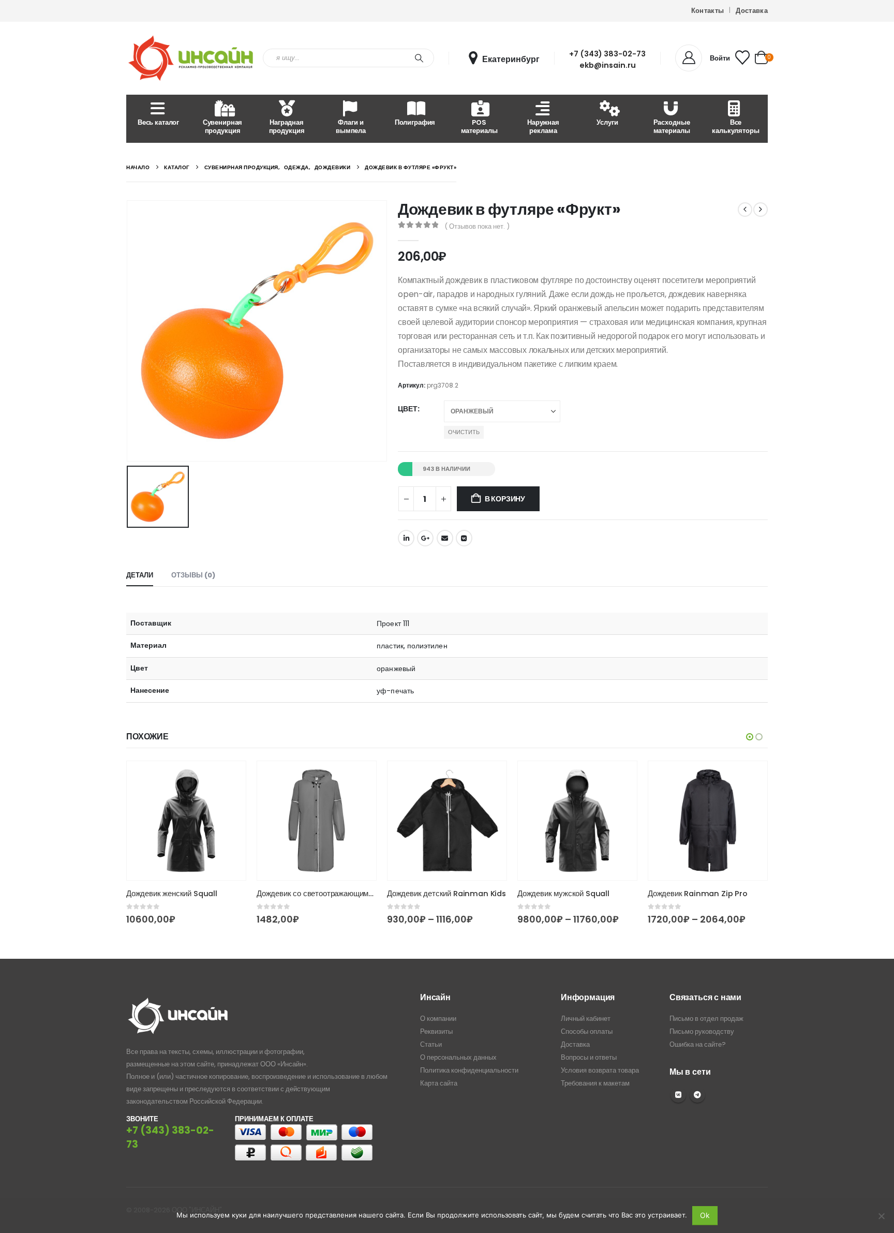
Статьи (431, 1044)
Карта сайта (438, 1083)
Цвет (408, 409)
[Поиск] (419, 58)
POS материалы (479, 126)
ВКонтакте (464, 538)
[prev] (745, 209)
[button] (749, 737)
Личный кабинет (585, 1018)
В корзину (505, 499)
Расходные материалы (671, 126)
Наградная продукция (287, 126)
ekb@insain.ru (607, 65)
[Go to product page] (186, 820)
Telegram (697, 1095)
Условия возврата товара (600, 1070)
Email (445, 538)
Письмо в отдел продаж (706, 1018)
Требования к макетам (595, 1083)
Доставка (752, 11)
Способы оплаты (587, 1031)
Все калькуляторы (735, 126)
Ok (705, 1215)
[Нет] (881, 1216)
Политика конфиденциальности (469, 1070)
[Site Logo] (191, 58)
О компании (438, 1018)
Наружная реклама (543, 126)
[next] (760, 209)
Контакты (707, 11)
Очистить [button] (464, 432)
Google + (425, 538)
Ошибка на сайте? (697, 1044)
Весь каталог (158, 122)
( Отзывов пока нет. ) (477, 226)
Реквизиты (436, 1031)
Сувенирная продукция (223, 126)
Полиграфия (415, 122)
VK (678, 1095)
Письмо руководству (701, 1031)
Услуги (607, 122)
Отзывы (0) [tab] (193, 575)
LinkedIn (406, 538)
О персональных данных (458, 1057)
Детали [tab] (139, 575)
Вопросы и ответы (589, 1057)
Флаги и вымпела (351, 126)
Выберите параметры (228, 778)
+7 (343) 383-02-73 (607, 54)
